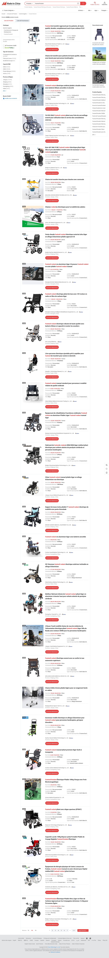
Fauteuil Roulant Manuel (98, 110)
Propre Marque (9, 71)
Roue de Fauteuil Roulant (99, 105)
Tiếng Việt (105, 940)
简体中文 (20, 940)
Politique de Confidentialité (50, 938)
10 (28, 930)
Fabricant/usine (9, 58)
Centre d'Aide (21, 938)
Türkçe (99, 940)
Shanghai (7, 84)
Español (42, 940)
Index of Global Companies (78, 943)
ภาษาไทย (94, 940)
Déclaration (28, 938)
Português (53, 940)
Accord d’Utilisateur (37, 938)
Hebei (6, 88)
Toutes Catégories (9, 10)
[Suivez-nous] (90, 938)
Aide (89, 10)
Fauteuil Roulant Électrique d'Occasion (42, 7)
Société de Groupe (9, 60)
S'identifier (104, 4)
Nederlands (83, 940)
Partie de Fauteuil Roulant (99, 116)
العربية (77, 940)
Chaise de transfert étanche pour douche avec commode (64, 179)
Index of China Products (64, 943)
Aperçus (82, 938)
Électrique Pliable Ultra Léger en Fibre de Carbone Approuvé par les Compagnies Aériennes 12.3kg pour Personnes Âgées (66, 901)
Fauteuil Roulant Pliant (98, 129)
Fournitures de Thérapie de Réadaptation (11, 31)
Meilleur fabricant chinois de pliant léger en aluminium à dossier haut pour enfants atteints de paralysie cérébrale (65, 596)
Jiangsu (7, 79)
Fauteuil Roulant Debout (98, 121)
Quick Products (39, 943)
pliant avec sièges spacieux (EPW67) (63, 809)
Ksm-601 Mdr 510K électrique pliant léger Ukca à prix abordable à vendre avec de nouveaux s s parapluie (65, 149)
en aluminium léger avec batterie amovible (65, 537)
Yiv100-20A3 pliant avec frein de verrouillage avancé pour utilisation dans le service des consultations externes (66, 117)
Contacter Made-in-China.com (65, 938)
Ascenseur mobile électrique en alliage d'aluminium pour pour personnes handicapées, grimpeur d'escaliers (64, 720)
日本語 (31, 940)
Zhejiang (7, 82)
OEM (6, 67)
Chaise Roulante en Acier (98, 108)
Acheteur (80, 10)
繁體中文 (26, 940)
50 (35, 930)
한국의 (73, 940)
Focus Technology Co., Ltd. (54, 947)
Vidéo (24, 115)
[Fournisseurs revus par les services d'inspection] (10, 45)
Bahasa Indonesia (55, 942)
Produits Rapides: (29, 7)
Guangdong (8, 86)
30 (32, 930)
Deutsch (48, 940)
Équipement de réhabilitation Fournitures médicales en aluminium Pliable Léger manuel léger (66, 415)
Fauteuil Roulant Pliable (98, 113)
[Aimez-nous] (87, 938)
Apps (96, 10)
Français (37, 940)
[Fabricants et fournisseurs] (11, 3)
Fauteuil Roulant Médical (72, 7)
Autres (6, 73)
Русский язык (66, 940)
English (14, 940)
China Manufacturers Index (51, 943)
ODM (6, 69)
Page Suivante (82, 930)
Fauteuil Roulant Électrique (59, 7)
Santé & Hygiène (7, 28)
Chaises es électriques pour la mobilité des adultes (65, 207)
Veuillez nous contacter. (10, 98)
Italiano (59, 940)
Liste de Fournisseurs (23, 20)
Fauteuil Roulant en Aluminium (100, 103)
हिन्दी (89, 940)
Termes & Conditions (55, 952)
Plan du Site (76, 938)
